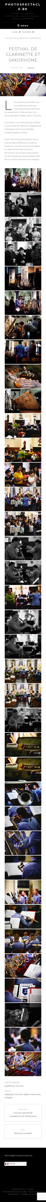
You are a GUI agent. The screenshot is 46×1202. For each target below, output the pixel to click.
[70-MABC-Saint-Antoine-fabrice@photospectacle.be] (23, 622)
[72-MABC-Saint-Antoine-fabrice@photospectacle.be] (23, 671)
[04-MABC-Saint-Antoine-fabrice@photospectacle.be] (23, 254)
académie (26, 32)
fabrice (30, 68)
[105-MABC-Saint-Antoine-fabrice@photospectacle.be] (23, 1064)
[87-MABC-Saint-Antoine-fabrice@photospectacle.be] (23, 868)
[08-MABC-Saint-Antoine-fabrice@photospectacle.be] (23, 303)
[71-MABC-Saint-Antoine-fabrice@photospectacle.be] (23, 647)
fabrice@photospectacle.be (18, 1155)
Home (15, 32)
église (27, 1094)
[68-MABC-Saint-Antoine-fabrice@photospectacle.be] (23, 597)
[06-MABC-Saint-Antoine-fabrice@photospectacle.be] (23, 278)
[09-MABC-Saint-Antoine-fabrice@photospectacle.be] (23, 180)
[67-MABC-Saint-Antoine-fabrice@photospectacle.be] (23, 573)
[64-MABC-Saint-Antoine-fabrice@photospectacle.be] (23, 499)
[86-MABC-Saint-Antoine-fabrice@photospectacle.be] (23, 843)
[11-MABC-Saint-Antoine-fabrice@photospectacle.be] (23, 352)
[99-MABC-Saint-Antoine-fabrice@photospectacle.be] (23, 966)
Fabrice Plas (30, 1194)
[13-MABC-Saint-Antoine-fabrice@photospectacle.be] (23, 376)
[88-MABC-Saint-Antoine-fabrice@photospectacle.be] (23, 892)
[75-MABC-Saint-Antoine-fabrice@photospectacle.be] (23, 745)
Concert (19, 1086)
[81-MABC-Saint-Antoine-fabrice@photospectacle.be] (23, 794)
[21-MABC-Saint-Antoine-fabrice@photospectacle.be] (23, 450)
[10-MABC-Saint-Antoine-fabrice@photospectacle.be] (23, 327)
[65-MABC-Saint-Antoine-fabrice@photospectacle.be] (23, 524)
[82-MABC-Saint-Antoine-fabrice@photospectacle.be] (23, 818)
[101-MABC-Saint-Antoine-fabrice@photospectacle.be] (23, 990)
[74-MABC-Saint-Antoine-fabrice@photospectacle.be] (23, 720)
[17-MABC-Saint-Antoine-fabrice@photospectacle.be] (23, 426)
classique (9, 1094)
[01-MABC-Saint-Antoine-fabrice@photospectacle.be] (23, 205)
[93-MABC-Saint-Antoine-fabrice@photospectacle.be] (23, 941)
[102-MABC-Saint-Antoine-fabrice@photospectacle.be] (23, 1015)
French (11, 1164)
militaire (8, 1097)
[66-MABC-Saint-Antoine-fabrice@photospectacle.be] (23, 548)
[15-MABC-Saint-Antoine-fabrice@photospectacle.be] (23, 401)
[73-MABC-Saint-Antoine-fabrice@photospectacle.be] (23, 696)
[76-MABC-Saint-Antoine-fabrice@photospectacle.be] (23, 769)
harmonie (36, 1094)
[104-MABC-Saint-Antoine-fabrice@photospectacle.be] (23, 1039)
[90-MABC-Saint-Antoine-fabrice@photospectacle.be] (23, 917)
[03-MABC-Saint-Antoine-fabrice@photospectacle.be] (23, 229)
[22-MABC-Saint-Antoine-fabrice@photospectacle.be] (23, 475)
